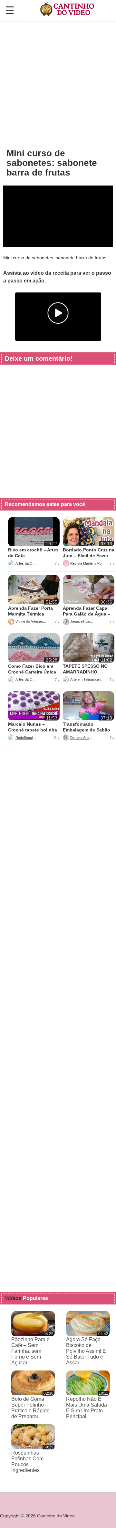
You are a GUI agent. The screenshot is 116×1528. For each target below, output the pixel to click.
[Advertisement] (58, 84)
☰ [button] (10, 10)
